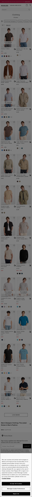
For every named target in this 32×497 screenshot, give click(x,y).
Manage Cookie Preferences (16, 488)
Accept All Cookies (16, 483)
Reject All (16, 494)
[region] (16, 475)
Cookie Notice (6, 478)
